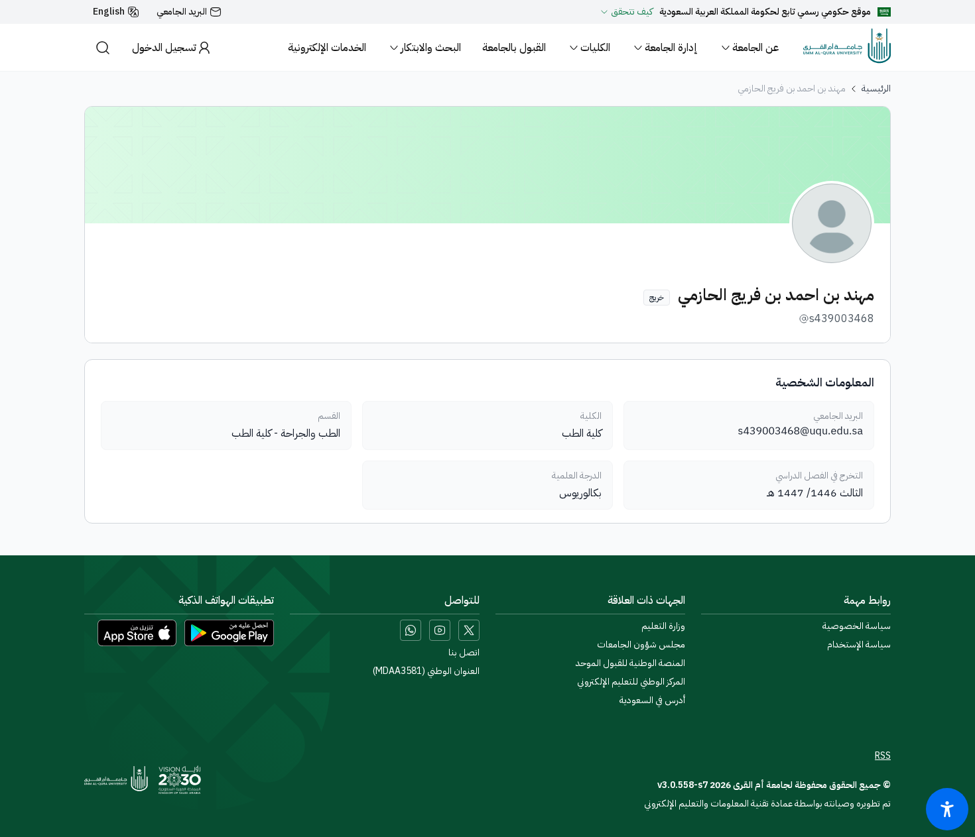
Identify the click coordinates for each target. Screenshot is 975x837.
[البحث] (102, 47)
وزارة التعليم (663, 626)
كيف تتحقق (632, 12)
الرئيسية (876, 88)
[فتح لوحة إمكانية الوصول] (947, 809)
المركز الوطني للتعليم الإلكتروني (631, 682)
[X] (469, 630)
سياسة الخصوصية (856, 626)
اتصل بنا (464, 652)
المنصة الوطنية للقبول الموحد (630, 663)
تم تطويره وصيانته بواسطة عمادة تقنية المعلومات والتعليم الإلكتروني (767, 803)
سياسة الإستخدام (859, 644)
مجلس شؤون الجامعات (641, 644)
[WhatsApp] (410, 630)
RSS (883, 756)
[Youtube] (439, 630)
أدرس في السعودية (652, 700)
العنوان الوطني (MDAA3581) (426, 671)
